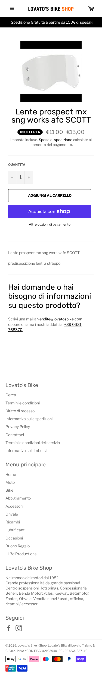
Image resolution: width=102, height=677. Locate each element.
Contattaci (14, 434)
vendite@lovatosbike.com (59, 319)
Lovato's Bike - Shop (32, 645)
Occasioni (14, 538)
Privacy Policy (17, 426)
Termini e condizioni (22, 403)
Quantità (16, 165)
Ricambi (12, 522)
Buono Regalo (17, 546)
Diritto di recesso (20, 410)
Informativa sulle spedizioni (28, 418)
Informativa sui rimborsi (26, 450)
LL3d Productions (20, 553)
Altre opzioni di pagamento (49, 224)
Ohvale (11, 514)
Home (10, 474)
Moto (10, 482)
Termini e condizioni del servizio (32, 442)
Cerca (10, 394)
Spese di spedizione (55, 140)
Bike (9, 490)
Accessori (14, 506)
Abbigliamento (18, 498)
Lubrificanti (15, 530)
